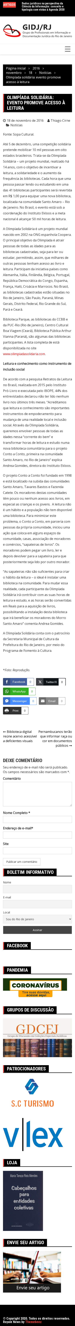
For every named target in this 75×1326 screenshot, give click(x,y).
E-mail (7, 897)
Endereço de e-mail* (18, 828)
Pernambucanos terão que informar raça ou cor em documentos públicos (55, 738)
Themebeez (33, 1322)
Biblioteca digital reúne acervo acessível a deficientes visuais (20, 736)
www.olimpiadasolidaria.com (24, 354)
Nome (7, 882)
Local (6, 912)
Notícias (16, 125)
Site (6, 844)
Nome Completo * (16, 813)
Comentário (12, 778)
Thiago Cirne (60, 120)
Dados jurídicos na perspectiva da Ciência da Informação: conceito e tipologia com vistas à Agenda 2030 (43, 6)
